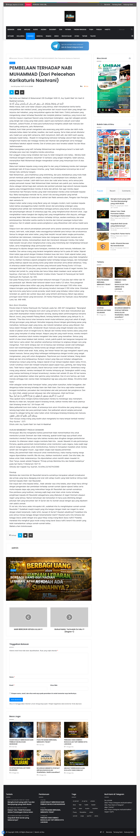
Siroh (56, 36)
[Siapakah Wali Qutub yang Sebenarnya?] (103, 227)
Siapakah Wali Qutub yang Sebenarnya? (119, 225)
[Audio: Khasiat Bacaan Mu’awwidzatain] (103, 246)
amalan (92, 801)
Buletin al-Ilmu (39, 832)
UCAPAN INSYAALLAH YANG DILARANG (19, 769)
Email (11, 685)
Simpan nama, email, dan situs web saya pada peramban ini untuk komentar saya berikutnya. (44, 693)
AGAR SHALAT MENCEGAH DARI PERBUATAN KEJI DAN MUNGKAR (21, 742)
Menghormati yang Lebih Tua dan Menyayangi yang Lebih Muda (121, 201)
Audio (35, 29)
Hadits (107, 29)
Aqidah (43, 29)
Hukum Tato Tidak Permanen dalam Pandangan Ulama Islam (120, 213)
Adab (19, 29)
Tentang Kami (116, 4)
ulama (96, 816)
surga (82, 816)
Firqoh (99, 29)
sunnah (75, 816)
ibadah (93, 805)
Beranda (107, 4)
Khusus (30, 36)
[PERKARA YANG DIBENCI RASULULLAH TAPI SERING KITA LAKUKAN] (76, 730)
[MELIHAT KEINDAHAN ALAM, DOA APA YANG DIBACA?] (76, 758)
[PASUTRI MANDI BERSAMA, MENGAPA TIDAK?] (49, 730)
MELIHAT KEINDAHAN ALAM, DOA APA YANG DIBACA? (74, 769)
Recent (112, 191)
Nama (12, 677)
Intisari (11, 36)
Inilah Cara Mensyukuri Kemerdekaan (29, 579)
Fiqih (91, 29)
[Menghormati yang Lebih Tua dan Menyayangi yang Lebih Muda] (103, 200)
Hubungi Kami (128, 4)
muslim (87, 808)
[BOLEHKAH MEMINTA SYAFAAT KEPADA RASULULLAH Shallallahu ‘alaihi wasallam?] (49, 758)
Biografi (52, 29)
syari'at (89, 816)
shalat (91, 812)
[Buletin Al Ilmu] (70, 16)
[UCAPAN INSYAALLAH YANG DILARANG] (21, 758)
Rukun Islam (67, 36)
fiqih (80, 805)
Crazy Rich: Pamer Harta (120, 234)
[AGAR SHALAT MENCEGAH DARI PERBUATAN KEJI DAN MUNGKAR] (21, 730)
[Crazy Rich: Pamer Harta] (103, 237)
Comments (126, 191)
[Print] (22, 92)
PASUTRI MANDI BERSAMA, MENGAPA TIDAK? (47, 741)
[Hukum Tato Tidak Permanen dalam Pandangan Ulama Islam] (103, 214)
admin (15, 547)
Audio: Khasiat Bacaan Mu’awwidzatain (120, 244)
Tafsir (84, 36)
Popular (100, 191)
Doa (60, 29)
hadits (86, 805)
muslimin (95, 808)
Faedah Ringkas (80, 29)
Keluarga (20, 36)
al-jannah (76, 801)
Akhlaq (27, 29)
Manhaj (40, 36)
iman (74, 808)
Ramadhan (83, 812)
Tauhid (93, 36)
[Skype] (11, 92)
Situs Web (53, 685)
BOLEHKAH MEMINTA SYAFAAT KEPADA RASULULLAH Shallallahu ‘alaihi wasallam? (48, 770)
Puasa (75, 812)
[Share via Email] (17, 92)
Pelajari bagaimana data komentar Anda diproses (65, 704)
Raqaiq (48, 36)
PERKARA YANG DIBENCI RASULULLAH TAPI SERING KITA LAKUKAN (56, 4)
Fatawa (68, 29)
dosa (74, 805)
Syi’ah (77, 36)
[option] (49, 579)
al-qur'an (84, 801)
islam (80, 808)
